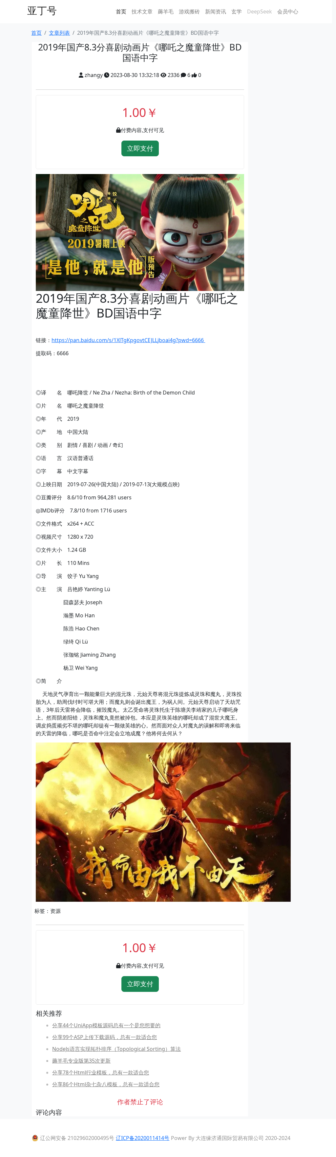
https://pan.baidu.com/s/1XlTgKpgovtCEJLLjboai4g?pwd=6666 (128, 340)
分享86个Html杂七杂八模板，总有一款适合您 (105, 1084)
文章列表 (59, 32)
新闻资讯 (215, 11)
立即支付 (140, 148)
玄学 (236, 11)
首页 (121, 11)
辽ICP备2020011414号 (142, 1138)
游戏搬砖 (189, 11)
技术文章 (142, 11)
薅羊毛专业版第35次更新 (81, 1060)
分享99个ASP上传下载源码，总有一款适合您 (104, 1037)
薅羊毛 (166, 11)
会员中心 (287, 11)
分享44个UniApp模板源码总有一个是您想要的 (106, 1025)
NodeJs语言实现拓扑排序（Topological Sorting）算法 (116, 1048)
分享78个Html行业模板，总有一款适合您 (100, 1072)
